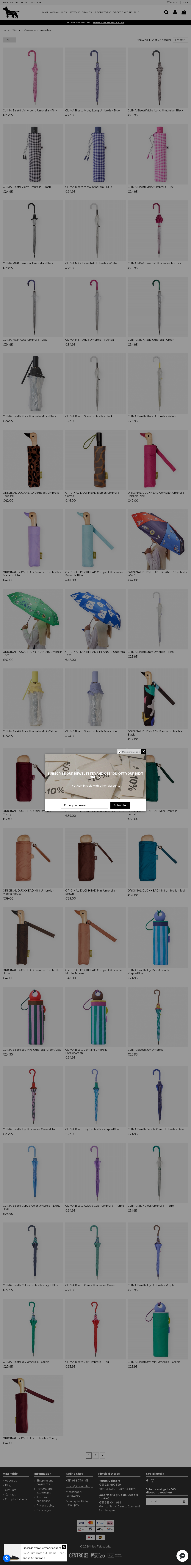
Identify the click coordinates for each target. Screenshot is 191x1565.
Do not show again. (131, 752)
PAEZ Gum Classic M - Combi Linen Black (47, 1552)
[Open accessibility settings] (6, 1558)
